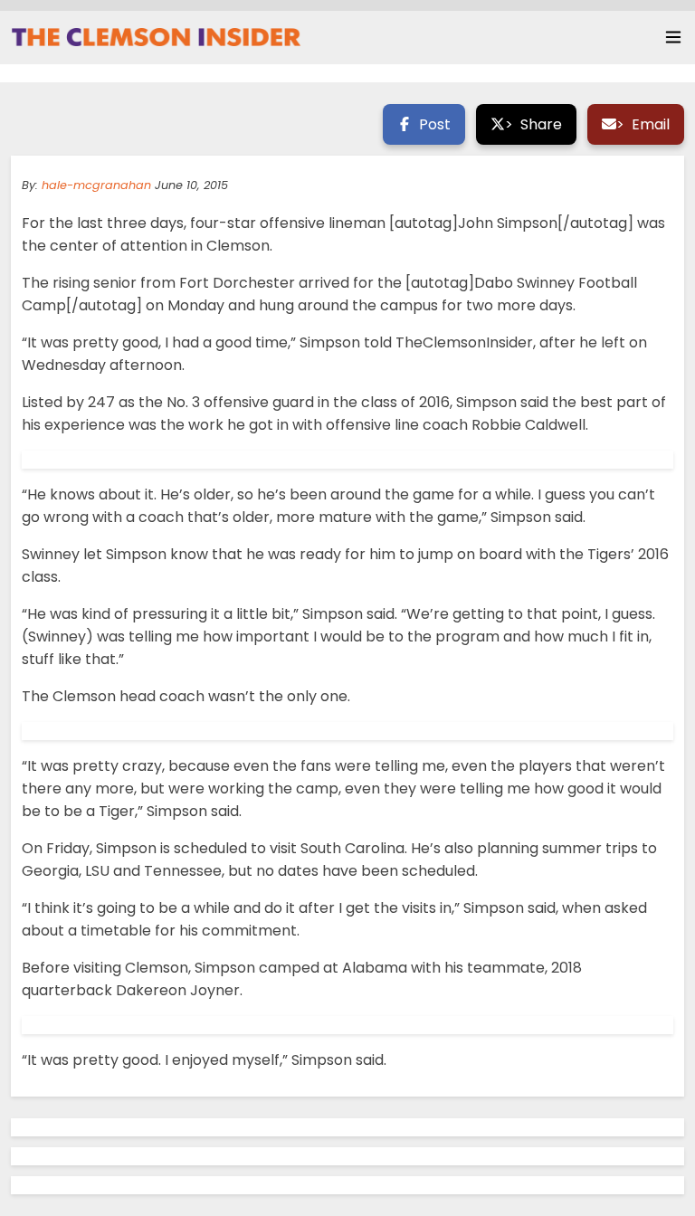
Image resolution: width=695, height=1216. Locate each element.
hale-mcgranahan (96, 185)
